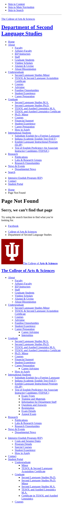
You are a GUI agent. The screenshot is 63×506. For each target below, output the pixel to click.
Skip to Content (16, 4)
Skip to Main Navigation (21, 7)
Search (11, 172)
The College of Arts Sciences (18, 19)
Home (11, 41)
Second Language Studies (27, 30)
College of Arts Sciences (22, 231)
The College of (40, 263)
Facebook (13, 226)
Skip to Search (16, 10)
